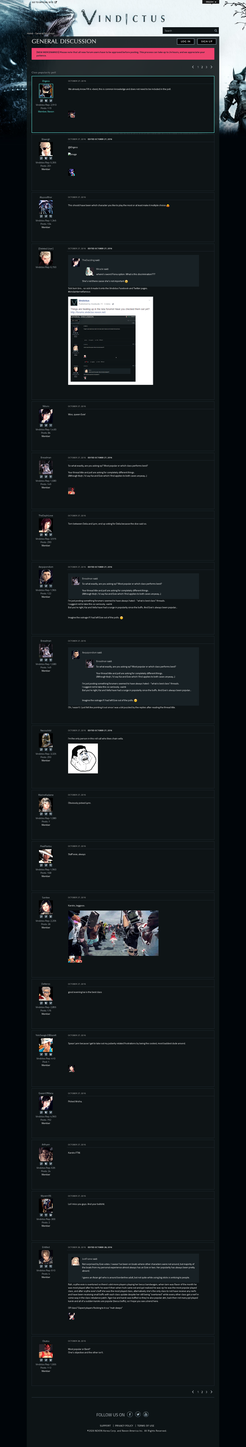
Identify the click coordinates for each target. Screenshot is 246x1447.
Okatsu (45, 1341)
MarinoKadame (46, 795)
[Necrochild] (46, 740)
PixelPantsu (46, 846)
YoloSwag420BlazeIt (46, 1035)
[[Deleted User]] (46, 258)
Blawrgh (46, 139)
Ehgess (46, 81)
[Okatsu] (71, 490)
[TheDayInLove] (46, 525)
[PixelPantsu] (46, 856)
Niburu (46, 406)
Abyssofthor (46, 197)
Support (105, 1425)
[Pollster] (50, 425)
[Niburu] (46, 416)
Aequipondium (46, 566)
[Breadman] (46, 467)
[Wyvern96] (46, 1206)
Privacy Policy (124, 1425)
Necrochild (45, 730)
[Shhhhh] (46, 100)
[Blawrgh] (46, 149)
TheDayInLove (46, 515)
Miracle (99, 269)
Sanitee (46, 897)
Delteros (46, 984)
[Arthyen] (46, 1154)
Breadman (46, 457)
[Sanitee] (46, 907)
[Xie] (71, 1316)
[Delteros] (46, 994)
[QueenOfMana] (46, 1103)
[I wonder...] (50, 216)
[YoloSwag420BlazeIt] (71, 959)
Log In (185, 41)
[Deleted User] (45, 248)
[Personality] (50, 476)
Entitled (46, 1247)
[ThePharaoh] (71, 114)
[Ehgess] (46, 91)
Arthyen (46, 1144)
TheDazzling (88, 260)
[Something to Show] (41, 100)
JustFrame (87, 1259)
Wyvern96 (46, 1195)
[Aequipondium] (46, 577)
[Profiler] (50, 916)
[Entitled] (46, 1257)
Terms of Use (145, 1425)
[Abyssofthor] (46, 207)
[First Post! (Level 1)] (50, 1054)
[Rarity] (71, 172)
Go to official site (42, 2)
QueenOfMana (45, 1093)
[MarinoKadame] (46, 805)
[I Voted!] (50, 100)
